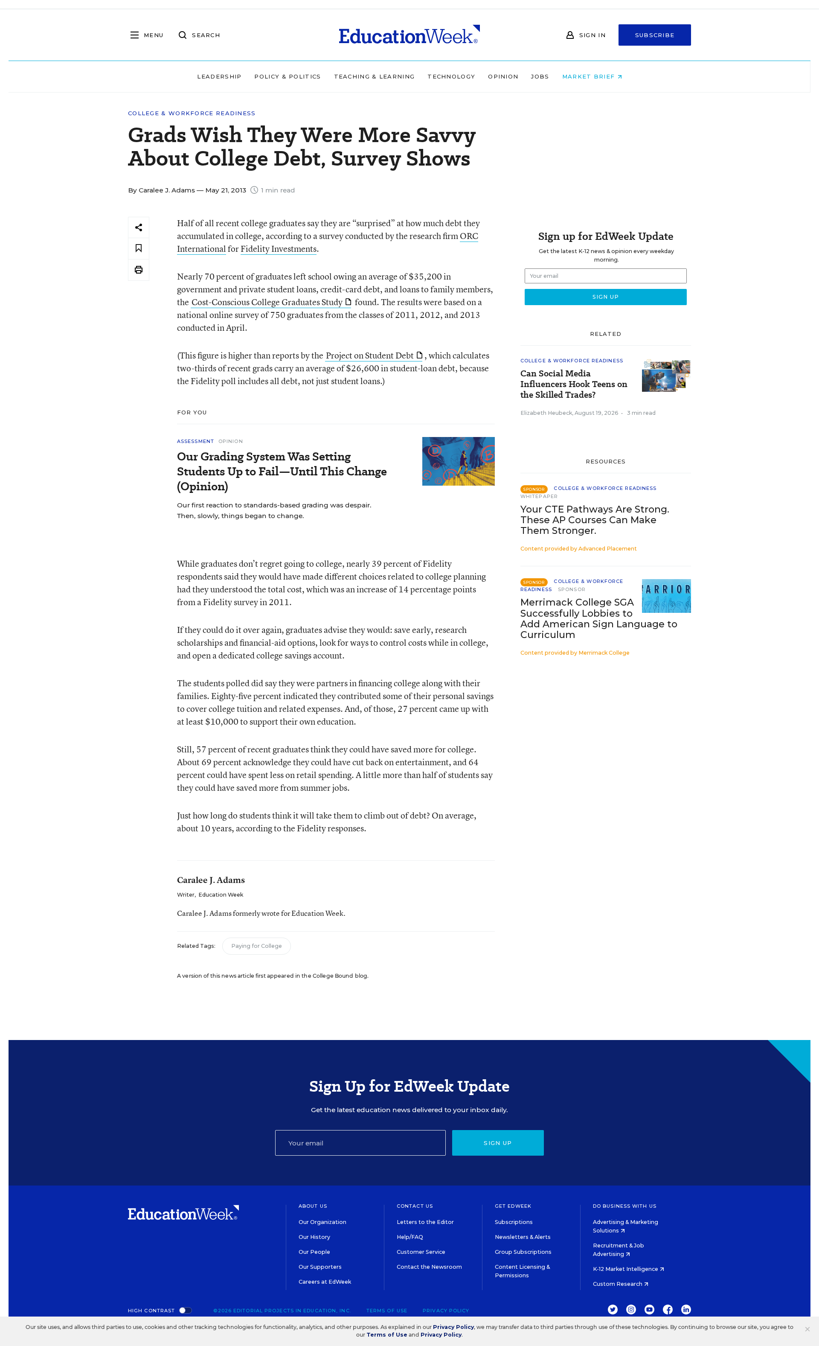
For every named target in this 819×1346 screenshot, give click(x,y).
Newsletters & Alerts (523, 1237)
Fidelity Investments (279, 248)
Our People (314, 1252)
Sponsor (572, 589)
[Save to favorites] (138, 248)
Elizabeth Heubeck (546, 413)
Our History (314, 1237)
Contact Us (415, 1206)
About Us (313, 1206)
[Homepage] (409, 35)
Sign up (498, 1142)
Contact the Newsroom (429, 1267)
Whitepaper (539, 496)
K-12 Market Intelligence (626, 1269)
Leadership (219, 76)
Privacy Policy (446, 1311)
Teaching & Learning (374, 76)
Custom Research (618, 1284)
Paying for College (256, 946)
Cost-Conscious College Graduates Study (267, 302)
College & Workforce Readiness (192, 113)
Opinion (503, 76)
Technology (451, 76)
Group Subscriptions (523, 1252)
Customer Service (421, 1252)
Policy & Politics (287, 76)
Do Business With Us (624, 1206)
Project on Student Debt (370, 355)
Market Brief (589, 76)
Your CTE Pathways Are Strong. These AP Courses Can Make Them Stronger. (594, 520)
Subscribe (655, 35)
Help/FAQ (410, 1237)
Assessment (195, 441)
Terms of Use (386, 1311)
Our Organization (322, 1222)
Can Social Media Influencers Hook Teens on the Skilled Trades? (573, 384)
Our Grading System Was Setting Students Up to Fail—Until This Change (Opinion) (282, 471)
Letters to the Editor (425, 1222)
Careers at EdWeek (325, 1282)
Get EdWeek (513, 1206)
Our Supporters (320, 1267)
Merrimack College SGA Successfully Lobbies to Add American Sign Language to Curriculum (598, 618)
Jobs (540, 76)
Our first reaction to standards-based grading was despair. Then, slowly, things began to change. (274, 510)
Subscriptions (514, 1222)
